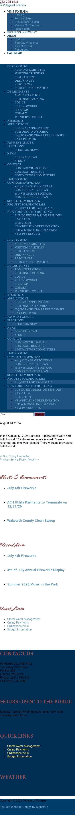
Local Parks (22, 29)
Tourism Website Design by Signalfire (24, 807)
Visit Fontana (17, 11)
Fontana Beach (24, 18)
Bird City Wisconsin (27, 42)
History (19, 39)
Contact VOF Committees (35, 175)
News (11, 153)
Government (17, 66)
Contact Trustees (29, 171)
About (11, 36)
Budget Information (32, 88)
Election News (26, 150)
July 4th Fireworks (21, 488)
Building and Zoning (31, 131)
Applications (17, 124)
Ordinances (24, 80)
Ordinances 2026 (18, 626)
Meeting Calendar (29, 73)
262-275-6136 (9, 1)
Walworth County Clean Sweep (31, 521)
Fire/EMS (22, 109)
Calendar (14, 53)
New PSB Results (28, 233)
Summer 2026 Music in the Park (32, 584)
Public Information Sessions (38, 215)
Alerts (20, 160)
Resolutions (25, 77)
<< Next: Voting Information (15, 456)
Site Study (23, 222)
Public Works (26, 106)
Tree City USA (23, 46)
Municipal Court (28, 117)
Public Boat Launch (27, 22)
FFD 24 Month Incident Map (36, 230)
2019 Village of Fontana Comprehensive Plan (33, 195)
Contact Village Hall (32, 168)
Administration (28, 95)
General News (26, 157)
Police (20, 102)
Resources (21, 49)
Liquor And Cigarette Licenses (39, 135)
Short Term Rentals (23, 201)
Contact (14, 164)
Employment (17, 179)
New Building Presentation (37, 226)
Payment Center (20, 142)
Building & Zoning (29, 99)
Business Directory (22, 32)
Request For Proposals (26, 204)
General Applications (32, 128)
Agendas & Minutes (30, 69)
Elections (15, 146)
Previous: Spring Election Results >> (19, 459)
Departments (18, 91)
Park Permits (25, 139)
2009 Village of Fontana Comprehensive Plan (33, 188)
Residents (15, 120)
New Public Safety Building (29, 211)
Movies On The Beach (28, 25)
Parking (19, 15)
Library (21, 113)
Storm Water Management (23, 619)
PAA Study (23, 219)
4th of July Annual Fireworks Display (35, 570)
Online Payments (18, 622)
